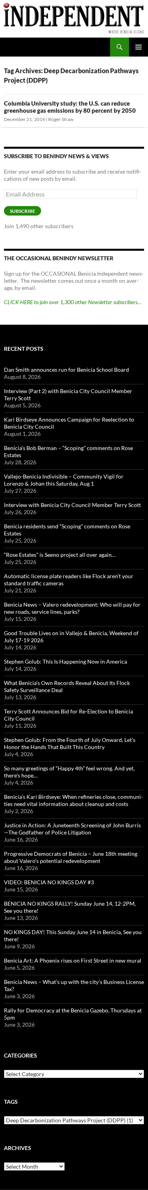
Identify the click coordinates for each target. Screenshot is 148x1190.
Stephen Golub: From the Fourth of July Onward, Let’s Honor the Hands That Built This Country (69, 743)
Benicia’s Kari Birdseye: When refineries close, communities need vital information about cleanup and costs (73, 800)
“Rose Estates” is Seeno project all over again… (60, 554)
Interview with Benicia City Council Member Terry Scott (72, 504)
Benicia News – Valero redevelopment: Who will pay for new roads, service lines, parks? (72, 608)
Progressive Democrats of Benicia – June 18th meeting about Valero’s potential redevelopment (70, 857)
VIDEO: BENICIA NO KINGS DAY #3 (49, 882)
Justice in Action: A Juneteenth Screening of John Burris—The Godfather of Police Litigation (72, 829)
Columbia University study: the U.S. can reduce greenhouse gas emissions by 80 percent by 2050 (70, 107)
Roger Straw (60, 119)
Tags (11, 1101)
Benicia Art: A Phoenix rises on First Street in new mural (72, 960)
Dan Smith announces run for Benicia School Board (66, 369)
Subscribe (22, 211)
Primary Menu (138, 47)
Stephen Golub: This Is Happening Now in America (65, 661)
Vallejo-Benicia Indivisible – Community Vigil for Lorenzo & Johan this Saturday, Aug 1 (64, 480)
